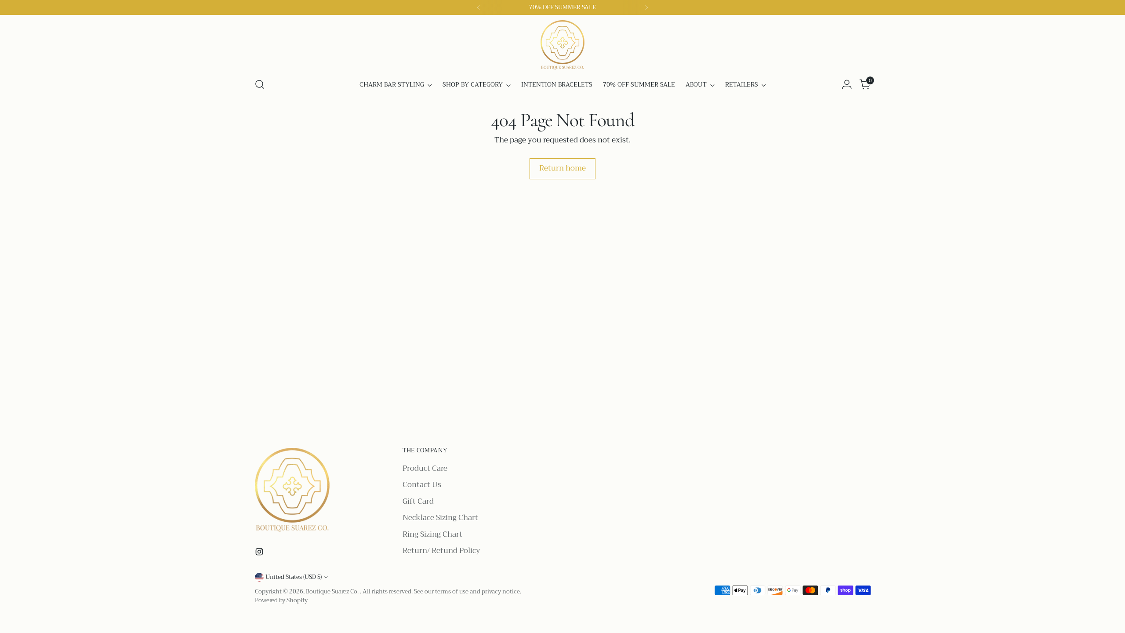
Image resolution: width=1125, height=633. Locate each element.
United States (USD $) (293, 577)
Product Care (425, 468)
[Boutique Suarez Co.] (562, 44)
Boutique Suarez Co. (333, 591)
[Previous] (478, 7)
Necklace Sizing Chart (440, 517)
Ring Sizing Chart (432, 534)
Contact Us (422, 484)
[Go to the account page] (847, 84)
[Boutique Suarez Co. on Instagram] (260, 553)
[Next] (646, 7)
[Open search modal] (260, 84)
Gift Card (418, 501)
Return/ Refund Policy (441, 550)
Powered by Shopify (281, 600)
